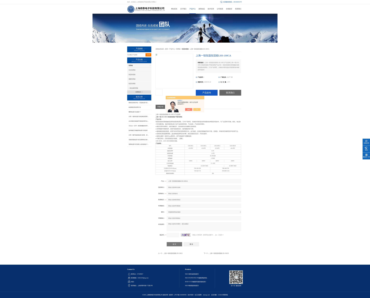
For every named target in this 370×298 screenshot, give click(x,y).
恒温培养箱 (132, 83)
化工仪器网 (198, 295)
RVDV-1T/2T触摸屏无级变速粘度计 (195, 281)
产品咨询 (206, 92)
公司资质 (220, 9)
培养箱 (131, 65)
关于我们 (183, 9)
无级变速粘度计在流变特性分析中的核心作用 (140, 139)
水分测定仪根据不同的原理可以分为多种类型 (140, 121)
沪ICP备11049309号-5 (180, 295)
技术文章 (211, 9)
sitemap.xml (206, 295)
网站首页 (174, 9)
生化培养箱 (132, 70)
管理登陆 (225, 295)
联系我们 (238, 9)
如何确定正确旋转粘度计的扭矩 (138, 130)
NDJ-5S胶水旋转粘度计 (192, 274)
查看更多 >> (139, 92)
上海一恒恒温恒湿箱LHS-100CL (173, 253)
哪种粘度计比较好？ (135, 112)
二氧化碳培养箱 (133, 88)
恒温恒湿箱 (132, 74)
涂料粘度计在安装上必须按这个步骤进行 (140, 144)
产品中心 (192, 9)
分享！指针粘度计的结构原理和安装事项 (140, 116)
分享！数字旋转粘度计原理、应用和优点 (140, 135)
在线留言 (229, 9)
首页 (166, 49)
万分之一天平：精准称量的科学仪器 (139, 126)
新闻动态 (202, 9)
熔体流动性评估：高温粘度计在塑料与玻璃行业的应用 (140, 102)
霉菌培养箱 (132, 79)
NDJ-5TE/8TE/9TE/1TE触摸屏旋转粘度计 (197, 278)
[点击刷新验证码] (185, 235)
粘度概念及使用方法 (135, 107)
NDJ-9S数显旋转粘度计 (192, 285)
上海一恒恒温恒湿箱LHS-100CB (219, 253)
